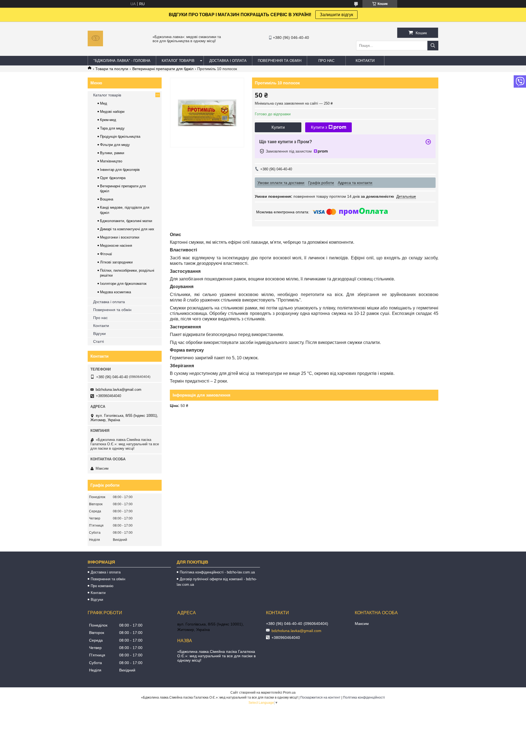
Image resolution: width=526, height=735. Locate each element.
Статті (98, 341)
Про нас (100, 317)
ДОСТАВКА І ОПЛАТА (228, 61)
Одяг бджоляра (112, 178)
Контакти (101, 325)
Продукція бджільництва (120, 136)
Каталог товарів (107, 95)
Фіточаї (106, 254)
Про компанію (102, 586)
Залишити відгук (336, 14)
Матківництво (111, 161)
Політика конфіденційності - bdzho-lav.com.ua (217, 572)
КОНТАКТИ (365, 61)
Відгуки (99, 333)
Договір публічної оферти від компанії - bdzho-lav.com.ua (217, 582)
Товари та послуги (111, 69)
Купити (278, 127)
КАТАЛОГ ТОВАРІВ (178, 61)
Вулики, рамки (112, 153)
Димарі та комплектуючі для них (127, 229)
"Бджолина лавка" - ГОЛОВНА (121, 61)
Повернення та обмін (112, 310)
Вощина (106, 199)
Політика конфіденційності (364, 697)
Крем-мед (108, 120)
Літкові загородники (116, 262)
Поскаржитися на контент (320, 697)
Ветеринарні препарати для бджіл (162, 69)
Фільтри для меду (115, 145)
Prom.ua (289, 692)
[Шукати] (432, 45)
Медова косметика (115, 292)
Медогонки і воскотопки (119, 237)
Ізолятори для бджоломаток (123, 284)
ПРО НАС (326, 61)
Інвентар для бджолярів (120, 170)
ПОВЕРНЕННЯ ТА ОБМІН (279, 61)
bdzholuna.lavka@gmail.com (118, 389)
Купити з (319, 127)
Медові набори (112, 112)
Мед (103, 103)
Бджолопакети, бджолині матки (126, 221)
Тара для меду (112, 128)
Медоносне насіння (116, 245)
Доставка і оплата (109, 302)
